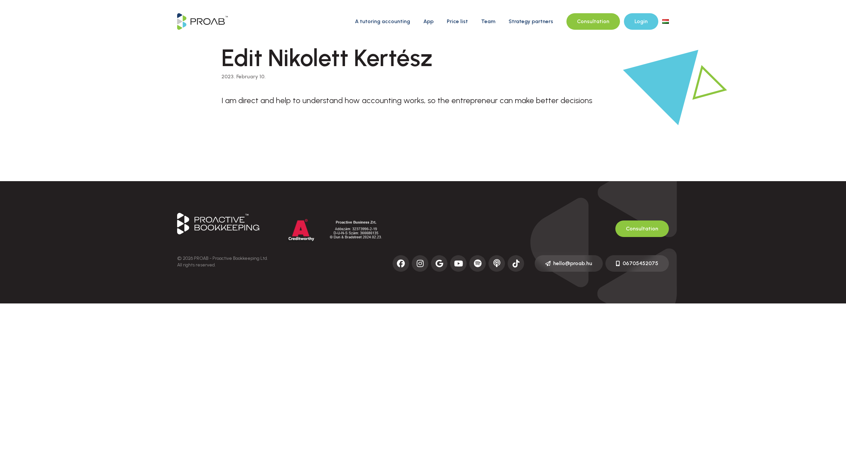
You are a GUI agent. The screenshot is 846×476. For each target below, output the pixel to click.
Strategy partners (531, 21)
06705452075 (640, 263)
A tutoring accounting (382, 21)
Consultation (593, 21)
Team (488, 21)
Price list (457, 21)
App (428, 21)
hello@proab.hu (572, 263)
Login (641, 21)
